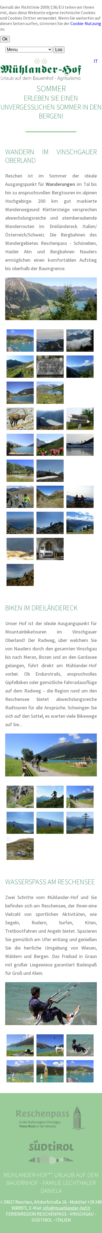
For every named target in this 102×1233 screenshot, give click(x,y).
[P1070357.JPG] (50, 403)
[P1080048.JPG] (50, 507)
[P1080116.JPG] (20, 859)
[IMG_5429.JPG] (20, 1056)
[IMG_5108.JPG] (20, 455)
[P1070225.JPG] (80, 833)
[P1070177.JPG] (50, 833)
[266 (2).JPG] (50, 807)
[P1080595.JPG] (80, 455)
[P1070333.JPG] (50, 533)
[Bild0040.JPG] (50, 377)
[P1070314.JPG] (20, 377)
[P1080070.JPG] (20, 507)
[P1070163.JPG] (20, 833)
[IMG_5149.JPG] (20, 1082)
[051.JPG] (20, 807)
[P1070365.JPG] (50, 455)
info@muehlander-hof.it (66, 1208)
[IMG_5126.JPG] (80, 807)
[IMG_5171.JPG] (20, 481)
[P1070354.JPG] (50, 481)
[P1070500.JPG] (20, 585)
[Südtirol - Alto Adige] (51, 1163)
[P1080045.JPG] (80, 377)
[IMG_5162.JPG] (50, 1082)
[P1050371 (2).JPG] (20, 429)
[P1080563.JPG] (80, 507)
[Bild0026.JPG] (50, 560)
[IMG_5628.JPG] (50, 1056)
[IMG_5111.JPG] (20, 351)
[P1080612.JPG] (20, 560)
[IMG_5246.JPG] (80, 1056)
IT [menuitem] (96, 61)
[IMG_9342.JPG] (20, 403)
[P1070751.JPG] (80, 429)
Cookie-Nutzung (85, 23)
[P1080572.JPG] (50, 351)
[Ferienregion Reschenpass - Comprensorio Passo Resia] (51, 1128)
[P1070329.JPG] (20, 533)
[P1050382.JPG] (80, 533)
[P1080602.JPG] (50, 429)
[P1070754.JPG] (80, 351)
